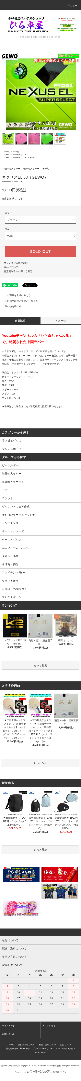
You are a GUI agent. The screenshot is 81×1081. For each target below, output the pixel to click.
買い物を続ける (13, 306)
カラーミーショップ (10, 1066)
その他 (16, 152)
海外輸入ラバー (20, 154)
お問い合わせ (8, 1034)
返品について (11, 267)
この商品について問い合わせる (21, 300)
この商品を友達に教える (18, 295)
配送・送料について (48, 1045)
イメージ (61, 320)
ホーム (7, 152)
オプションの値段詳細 (16, 262)
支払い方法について (27, 1045)
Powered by (20, 1072)
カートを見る (48, 1026)
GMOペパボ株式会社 (51, 1066)
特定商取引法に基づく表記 (18, 271)
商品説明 (20, 320)
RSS (37, 1052)
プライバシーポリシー (42, 1048)
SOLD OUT (40, 251)
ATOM (43, 1052)
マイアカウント (9, 1026)
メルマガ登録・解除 (64, 1048)
